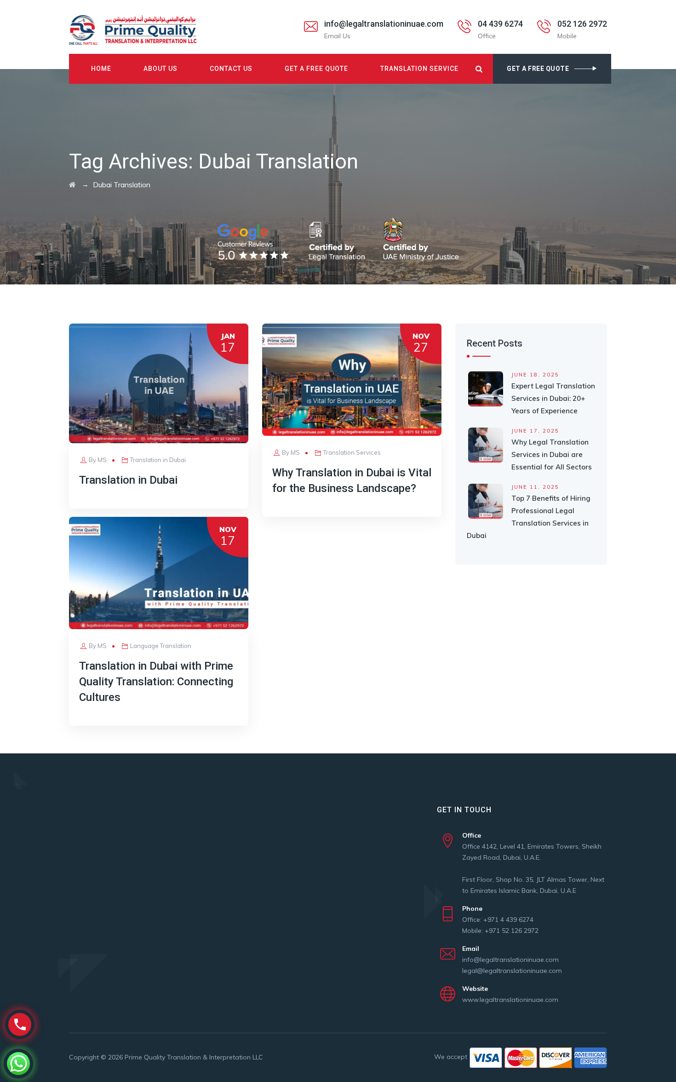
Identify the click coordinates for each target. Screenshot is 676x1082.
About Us (160, 68)
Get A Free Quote (316, 68)
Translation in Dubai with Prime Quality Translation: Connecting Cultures (156, 682)
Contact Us (231, 68)
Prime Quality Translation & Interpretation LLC (194, 1057)
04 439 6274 (500, 24)
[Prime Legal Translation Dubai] (132, 30)
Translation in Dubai (158, 459)
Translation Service (419, 68)
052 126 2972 (582, 24)
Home (101, 68)
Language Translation (160, 645)
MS (102, 459)
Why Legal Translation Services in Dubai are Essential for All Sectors (551, 454)
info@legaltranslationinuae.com (383, 24)
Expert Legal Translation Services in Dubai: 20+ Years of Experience (553, 398)
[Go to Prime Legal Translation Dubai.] (72, 184)
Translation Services (352, 452)
